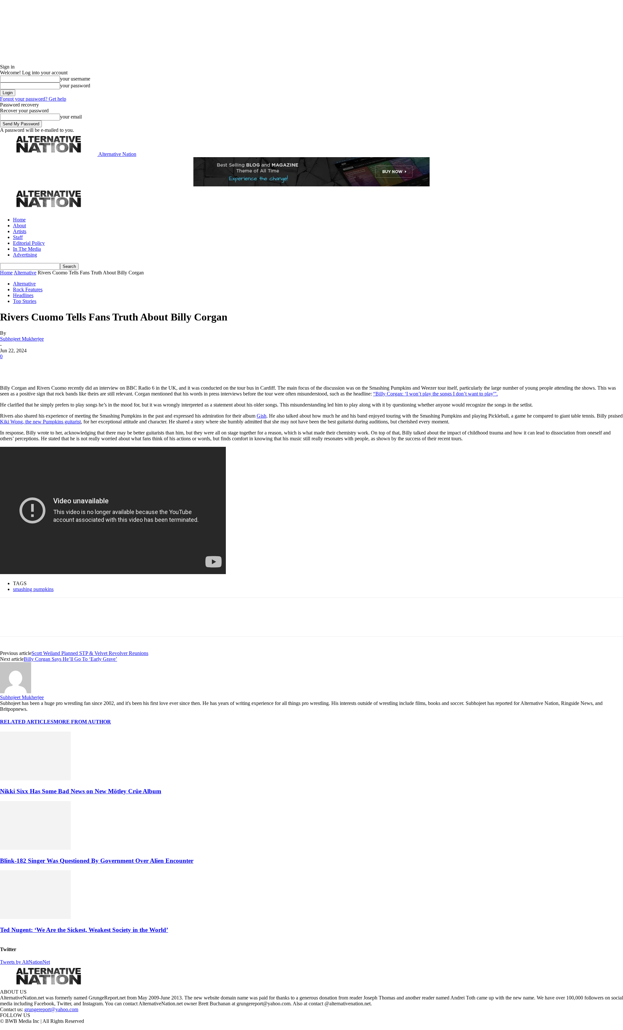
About (19, 225)
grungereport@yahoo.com (51, 1009)
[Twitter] (33, 366)
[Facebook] (10, 366)
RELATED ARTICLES (27, 721)
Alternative (25, 272)
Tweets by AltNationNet (25, 962)
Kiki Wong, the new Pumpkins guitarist (40, 421)
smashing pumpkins (33, 589)
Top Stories (24, 301)
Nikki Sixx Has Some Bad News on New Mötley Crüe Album (80, 791)
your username (75, 79)
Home (19, 219)
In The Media (27, 249)
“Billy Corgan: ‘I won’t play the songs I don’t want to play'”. (435, 393)
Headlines (23, 295)
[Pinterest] (55, 366)
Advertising (25, 255)
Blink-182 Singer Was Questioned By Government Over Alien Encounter (96, 860)
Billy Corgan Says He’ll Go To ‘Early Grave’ (70, 659)
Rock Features (28, 289)
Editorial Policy (29, 243)
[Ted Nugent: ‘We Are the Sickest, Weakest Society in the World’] (35, 917)
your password (75, 85)
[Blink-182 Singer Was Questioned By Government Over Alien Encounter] (35, 848)
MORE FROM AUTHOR (82, 721)
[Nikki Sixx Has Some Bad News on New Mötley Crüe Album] (35, 778)
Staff (18, 237)
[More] (102, 366)
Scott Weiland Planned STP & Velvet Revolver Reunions (89, 653)
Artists (19, 231)
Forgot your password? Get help (33, 99)
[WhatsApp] (78, 366)
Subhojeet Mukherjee (22, 339)
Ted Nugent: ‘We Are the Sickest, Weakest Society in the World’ (84, 929)
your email (71, 116)
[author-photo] (15, 691)
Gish (261, 416)
